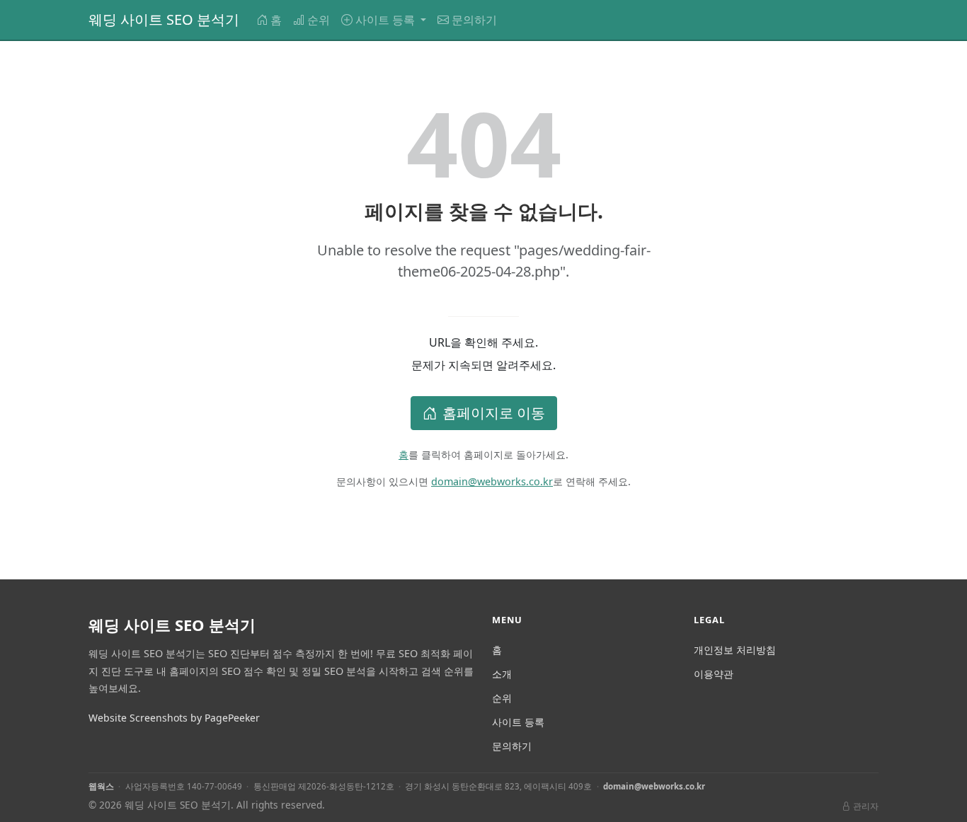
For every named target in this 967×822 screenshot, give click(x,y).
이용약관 (713, 674)
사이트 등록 (518, 722)
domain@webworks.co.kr (492, 481)
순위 (318, 20)
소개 (502, 674)
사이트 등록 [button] (386, 20)
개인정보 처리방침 (735, 649)
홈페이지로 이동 (493, 412)
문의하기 (474, 20)
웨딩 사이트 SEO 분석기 (163, 19)
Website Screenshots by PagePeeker (174, 717)
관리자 (866, 806)
